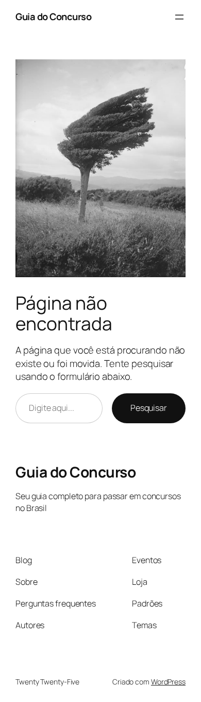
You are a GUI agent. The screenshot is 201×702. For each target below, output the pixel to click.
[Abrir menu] (179, 17)
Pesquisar (148, 407)
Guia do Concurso (53, 16)
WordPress (168, 682)
